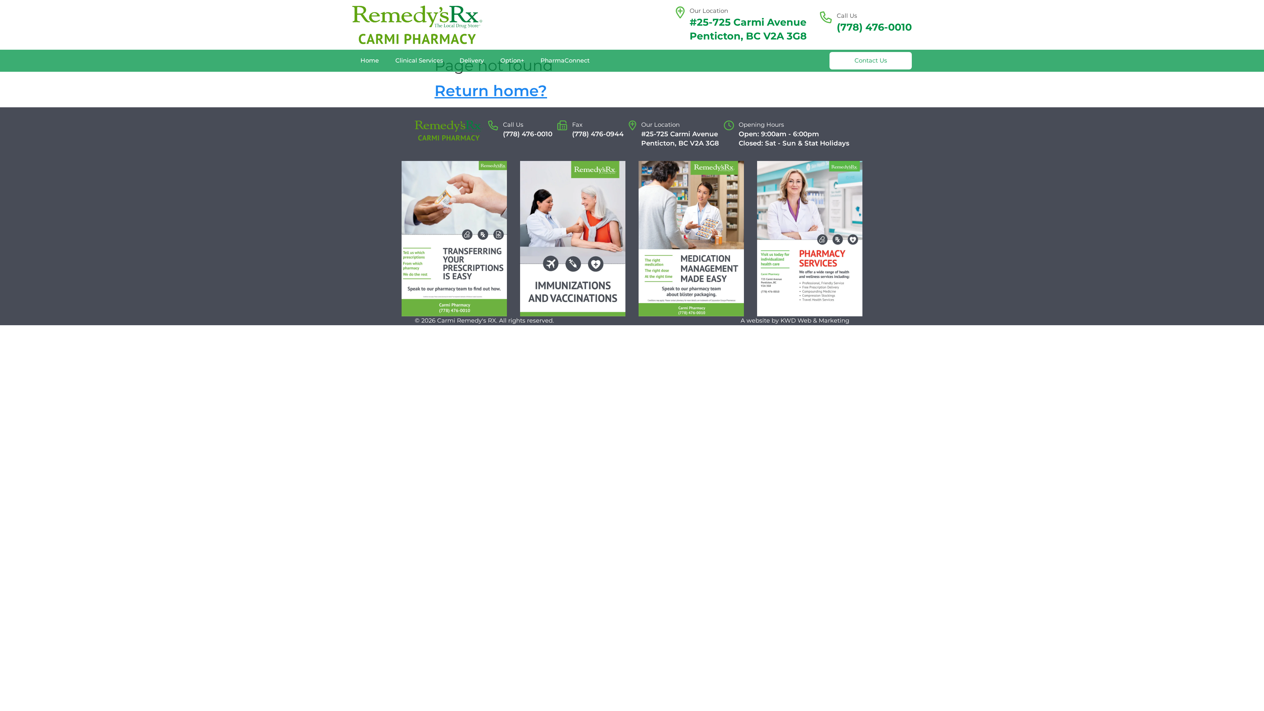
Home (369, 60)
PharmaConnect (565, 60)
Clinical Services (419, 60)
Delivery (472, 60)
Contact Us (871, 60)
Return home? (490, 90)
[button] (454, 238)
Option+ (512, 60)
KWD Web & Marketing (814, 320)
